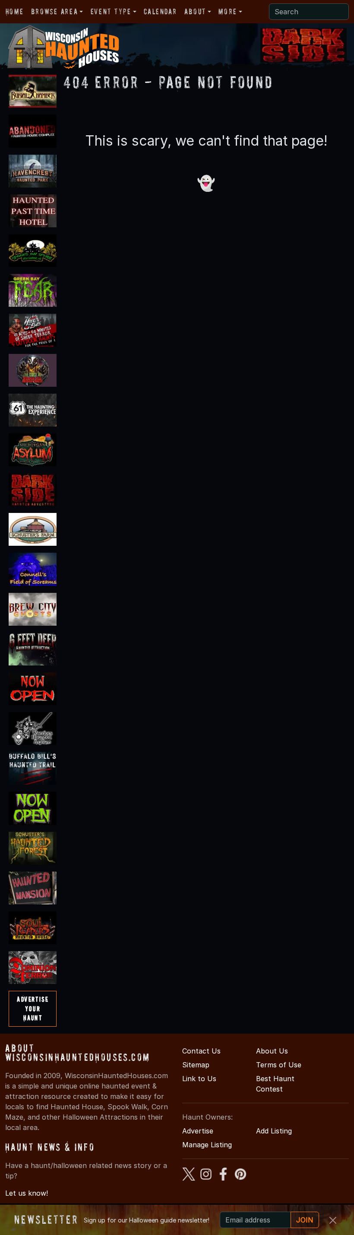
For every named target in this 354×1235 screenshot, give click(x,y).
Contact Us (201, 1051)
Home (14, 11)
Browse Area (54, 11)
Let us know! (26, 1193)
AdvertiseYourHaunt (32, 1008)
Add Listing (274, 1131)
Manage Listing (207, 1144)
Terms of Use (278, 1064)
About (195, 11)
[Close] (333, 1220)
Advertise (197, 1131)
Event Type (111, 11)
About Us (272, 1051)
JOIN (304, 1220)
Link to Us (199, 1078)
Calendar (160, 11)
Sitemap (195, 1064)
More (227, 11)
